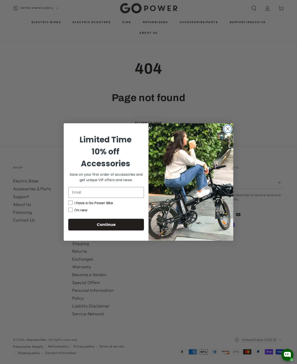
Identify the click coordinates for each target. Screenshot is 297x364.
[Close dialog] (228, 129)
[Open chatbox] (287, 355)
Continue (106, 224)
